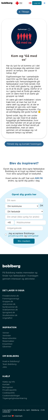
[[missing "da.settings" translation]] (30, 3)
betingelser (33, 236)
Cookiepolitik (8, 393)
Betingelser (7, 387)
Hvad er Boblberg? (11, 361)
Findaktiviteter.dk (10, 296)
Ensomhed (7, 344)
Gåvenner (6, 346)
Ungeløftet (7, 318)
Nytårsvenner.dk (10, 307)
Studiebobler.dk (9, 315)
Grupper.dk (7, 301)
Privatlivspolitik (9, 390)
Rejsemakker (8, 341)
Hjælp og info (8, 382)
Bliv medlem (24, 241)
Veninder (6, 335)
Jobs (4, 367)
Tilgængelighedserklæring (14, 398)
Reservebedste (9, 338)
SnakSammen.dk (10, 310)
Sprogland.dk (8, 312)
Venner (5, 333)
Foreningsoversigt (10, 298)
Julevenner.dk (8, 304)
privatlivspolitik (15, 236)
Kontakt (6, 384)
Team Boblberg (9, 364)
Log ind (37, 3)
